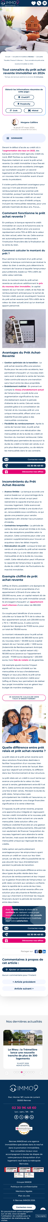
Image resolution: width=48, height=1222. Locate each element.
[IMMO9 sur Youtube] (27, 1117)
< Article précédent (24, 981)
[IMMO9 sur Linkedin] (32, 1117)
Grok (14, 110)
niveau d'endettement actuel (29, 390)
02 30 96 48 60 (35, 465)
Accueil (7, 56)
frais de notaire (21, 660)
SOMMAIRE (16, 138)
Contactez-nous (35, 459)
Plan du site (24, 1196)
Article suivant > (24, 988)
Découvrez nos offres (32, 472)
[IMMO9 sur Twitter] (21, 1117)
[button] (39, 3)
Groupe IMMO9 (24, 1182)
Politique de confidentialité (24, 1187)
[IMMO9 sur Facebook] (16, 1117)
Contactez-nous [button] (24, 1207)
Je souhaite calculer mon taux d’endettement (24, 698)
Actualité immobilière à (23, 56)
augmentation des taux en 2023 (19, 151)
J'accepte (41, 1216)
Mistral (33, 110)
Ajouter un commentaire (21, 969)
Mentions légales (24, 1191)
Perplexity (24, 104)
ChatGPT (24, 97)
